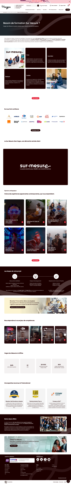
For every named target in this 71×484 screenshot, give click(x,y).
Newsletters (22, 468)
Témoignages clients (35, 130)
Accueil (9, 12)
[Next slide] (65, 335)
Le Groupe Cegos (23, 472)
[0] (68, 5)
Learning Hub (54, 466)
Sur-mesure (6, 469)
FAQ (36, 466)
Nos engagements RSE (24, 475)
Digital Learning (7, 472)
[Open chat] (68, 481)
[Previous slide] (6, 335)
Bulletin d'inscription (39, 469)
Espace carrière (22, 469)
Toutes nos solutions (14, 12)
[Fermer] (69, 1)
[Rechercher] (38, 6)
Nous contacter (35, 98)
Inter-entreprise (7, 466)
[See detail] (22, 222)
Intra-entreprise (7, 468)
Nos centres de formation (24, 466)
